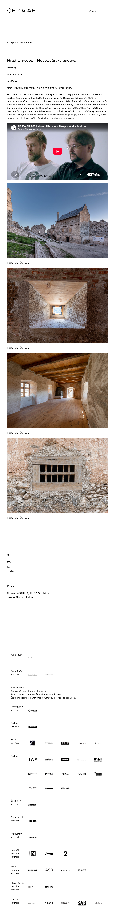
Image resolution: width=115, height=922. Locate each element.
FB (9, 562)
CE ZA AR (21, 10)
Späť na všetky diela (21, 42)
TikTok (11, 570)
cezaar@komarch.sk (19, 597)
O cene (93, 11)
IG (9, 566)
